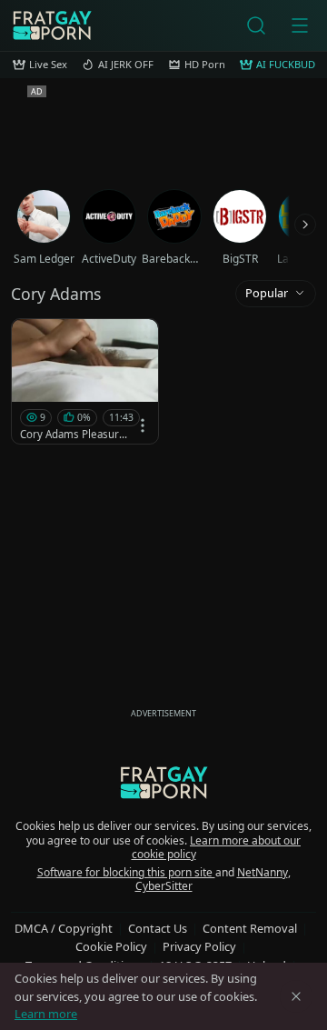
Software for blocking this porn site (126, 872)
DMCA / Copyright (64, 928)
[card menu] (143, 425)
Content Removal (250, 928)
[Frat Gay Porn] (52, 25)
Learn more (46, 1013)
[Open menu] (299, 25)
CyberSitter (164, 886)
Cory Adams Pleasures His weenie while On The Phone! (75, 434)
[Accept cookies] (296, 996)
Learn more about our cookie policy (217, 848)
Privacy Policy (199, 946)
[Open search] (256, 25)
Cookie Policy (111, 946)
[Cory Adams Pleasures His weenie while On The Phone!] (85, 381)
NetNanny (262, 872)
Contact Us (157, 928)
